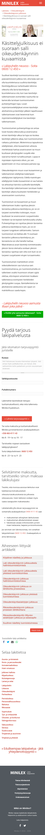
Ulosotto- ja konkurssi (11, 717)
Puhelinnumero (9, 389)
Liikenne (5, 688)
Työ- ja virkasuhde (9, 714)
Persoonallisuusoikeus (11, 701)
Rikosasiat (6, 707)
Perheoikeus (7, 694)
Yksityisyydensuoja (22, 793)
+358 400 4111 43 (9, 433)
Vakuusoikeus (7, 724)
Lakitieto (5, 11)
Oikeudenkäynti (17, 11)
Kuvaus (5, 357)
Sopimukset (7, 711)
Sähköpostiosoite (10, 378)
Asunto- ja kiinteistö (10, 659)
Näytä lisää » (37, 630)
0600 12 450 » (22, 315)
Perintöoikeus (7, 698)
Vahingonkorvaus (9, 720)
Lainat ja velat (7, 681)
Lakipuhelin (6, 685)
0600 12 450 (27, 451)
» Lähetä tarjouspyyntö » (17, 418)
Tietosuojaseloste (22, 784)
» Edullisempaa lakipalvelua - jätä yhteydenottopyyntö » (22, 750)
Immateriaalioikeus (10, 665)
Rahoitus (5, 704)
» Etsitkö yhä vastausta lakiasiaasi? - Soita (22, 313)
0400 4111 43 (32, 511)
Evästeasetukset (22, 797)
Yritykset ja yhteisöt (10, 738)
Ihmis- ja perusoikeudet (11, 662)
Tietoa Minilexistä (22, 780)
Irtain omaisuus (8, 668)
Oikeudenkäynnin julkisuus (15, 13)
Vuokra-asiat (7, 730)
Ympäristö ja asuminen (11, 733)
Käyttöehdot (22, 789)
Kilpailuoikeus (7, 675)
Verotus (5, 727)
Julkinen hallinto (8, 672)
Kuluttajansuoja (8, 678)
